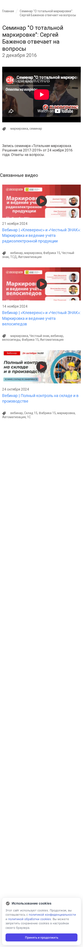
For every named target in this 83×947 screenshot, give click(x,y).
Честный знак (39, 336)
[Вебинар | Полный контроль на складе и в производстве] (41, 352)
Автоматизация (30, 257)
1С (29, 417)
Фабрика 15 (51, 253)
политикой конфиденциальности (52, 914)
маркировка (19, 128)
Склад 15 (30, 413)
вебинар (16, 253)
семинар (35, 128)
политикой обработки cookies (29, 919)
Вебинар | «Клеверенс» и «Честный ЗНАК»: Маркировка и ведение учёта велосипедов (41, 318)
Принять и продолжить (41, 937)
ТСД (13, 257)
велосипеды (11, 339)
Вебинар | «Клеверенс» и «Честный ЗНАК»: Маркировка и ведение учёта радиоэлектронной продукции (41, 235)
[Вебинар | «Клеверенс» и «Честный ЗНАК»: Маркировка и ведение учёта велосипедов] (41, 269)
